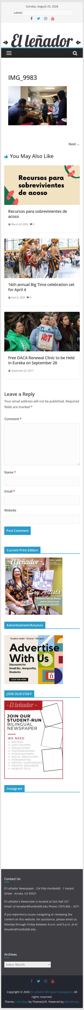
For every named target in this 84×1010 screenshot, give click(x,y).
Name (10, 472)
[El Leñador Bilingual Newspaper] (42, 36)
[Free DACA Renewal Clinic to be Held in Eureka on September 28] (42, 314)
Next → (74, 144)
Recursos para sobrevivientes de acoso (37, 214)
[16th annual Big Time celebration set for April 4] (42, 241)
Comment (12, 419)
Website (10, 510)
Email (9, 491)
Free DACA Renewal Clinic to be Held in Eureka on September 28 (41, 360)
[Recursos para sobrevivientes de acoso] (42, 168)
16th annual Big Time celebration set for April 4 (41, 287)
